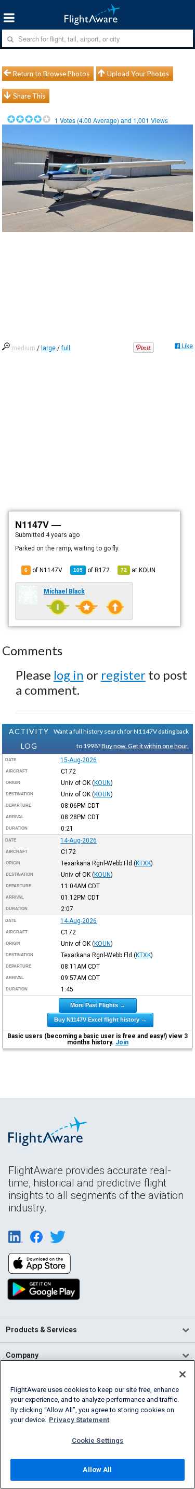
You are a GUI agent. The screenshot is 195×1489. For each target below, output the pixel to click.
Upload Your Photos (138, 74)
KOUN (102, 783)
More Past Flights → (97, 1005)
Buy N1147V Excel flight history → (100, 1019)
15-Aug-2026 (78, 760)
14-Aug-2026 (78, 840)
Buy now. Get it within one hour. (145, 746)
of (91, 570)
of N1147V (43, 570)
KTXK (143, 863)
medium (23, 348)
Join (121, 1042)
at (138, 570)
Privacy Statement (79, 1420)
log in (69, 674)
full (65, 348)
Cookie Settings (98, 1440)
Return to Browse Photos (51, 74)
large (48, 348)
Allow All (97, 1469)
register (123, 674)
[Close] (182, 1374)
